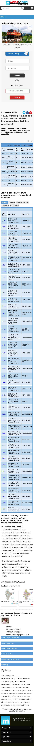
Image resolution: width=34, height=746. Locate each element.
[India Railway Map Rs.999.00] (10, 600)
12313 (3, 271)
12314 (3, 277)
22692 (3, 484)
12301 (3, 233)
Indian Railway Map (7, 643)
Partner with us (6, 732)
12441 (3, 388)
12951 (3, 414)
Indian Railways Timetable (9, 19)
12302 (3, 239)
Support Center (6, 741)
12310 (3, 265)
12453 (3, 401)
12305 (3, 246)
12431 (3, 313)
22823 (3, 503)
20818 (3, 458)
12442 (3, 395)
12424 (3, 292)
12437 (3, 361)
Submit (17, 75)
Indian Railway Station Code (10, 637)
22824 (3, 509)
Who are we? (6, 728)
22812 (3, 496)
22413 (3, 465)
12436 (3, 353)
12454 (3, 407)
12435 (3, 345)
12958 (3, 446)
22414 (3, 471)
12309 (3, 258)
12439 (3, 376)
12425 (3, 300)
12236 (3, 227)
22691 (3, 477)
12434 (3, 337)
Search (17, 97)
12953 (3, 427)
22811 (3, 490)
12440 (3, 382)
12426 (3, 306)
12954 (3, 433)
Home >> (3, 17)
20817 (3, 452)
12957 (3, 439)
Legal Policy (5, 737)
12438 (3, 369)
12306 (3, 252)
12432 (3, 321)
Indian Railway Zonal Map (9, 648)
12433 (3, 329)
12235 (3, 220)
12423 (3, 285)
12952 (3, 420)
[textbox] (17, 61)
